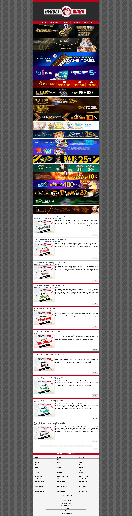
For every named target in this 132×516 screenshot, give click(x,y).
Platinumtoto (60, 459)
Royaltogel (59, 457)
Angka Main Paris (55, 264)
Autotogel (37, 467)
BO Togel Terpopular (83, 491)
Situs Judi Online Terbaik (62, 476)
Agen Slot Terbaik (61, 481)
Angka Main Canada (56, 241)
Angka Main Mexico (56, 287)
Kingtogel (81, 470)
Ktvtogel (37, 462)
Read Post (95, 235)
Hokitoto (81, 472)
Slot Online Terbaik (39, 489)
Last (89, 446)
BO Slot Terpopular (39, 486)
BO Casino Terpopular (67, 513)
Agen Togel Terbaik (67, 495)
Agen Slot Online (39, 476)
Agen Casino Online (67, 510)
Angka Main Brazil (56, 379)
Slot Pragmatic (67, 500)
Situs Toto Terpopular (84, 484)
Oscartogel (81, 457)
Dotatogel (37, 457)
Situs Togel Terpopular (62, 486)
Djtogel (36, 459)
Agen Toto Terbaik (83, 481)
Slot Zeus (67, 508)
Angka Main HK (55, 310)
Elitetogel (37, 472)
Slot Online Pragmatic (67, 503)
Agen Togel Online (61, 491)
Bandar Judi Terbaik (39, 481)
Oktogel (36, 465)
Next (82, 446)
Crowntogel (59, 472)
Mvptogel (37, 470)
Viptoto (58, 462)
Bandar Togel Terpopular (84, 479)
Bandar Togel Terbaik (62, 484)
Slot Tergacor (67, 498)
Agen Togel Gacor (39, 479)
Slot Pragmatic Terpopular (67, 505)
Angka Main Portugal (56, 218)
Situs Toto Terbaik (61, 489)
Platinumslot (60, 470)
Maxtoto (59, 467)
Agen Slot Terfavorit (39, 491)
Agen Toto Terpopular (84, 489)
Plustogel (81, 467)
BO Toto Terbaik (82, 486)
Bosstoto (59, 465)
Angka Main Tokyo (56, 356)
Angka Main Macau (56, 333)
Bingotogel (81, 459)
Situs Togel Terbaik (83, 476)
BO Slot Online (60, 479)
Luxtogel (81, 462)
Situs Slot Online (38, 484)
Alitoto (80, 465)
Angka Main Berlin (56, 401)
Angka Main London (56, 424)
